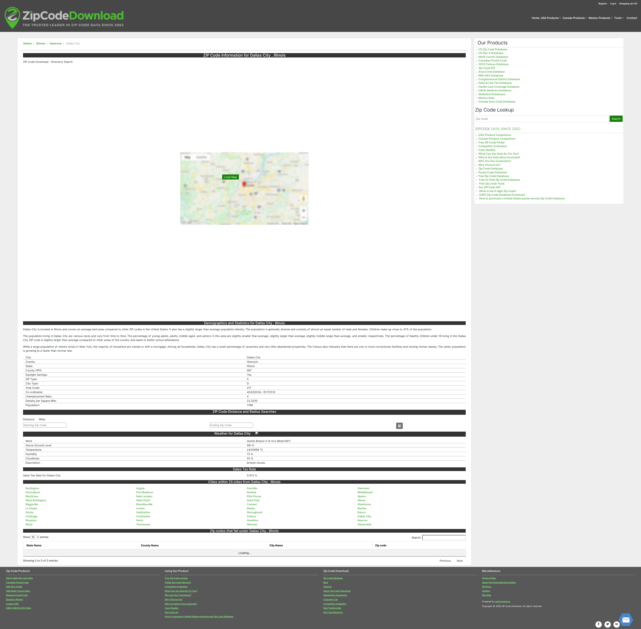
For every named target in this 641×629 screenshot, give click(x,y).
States (27, 43)
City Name (276, 545)
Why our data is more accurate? (181, 604)
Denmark (363, 488)
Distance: (29, 419)
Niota (29, 524)
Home (535, 18)
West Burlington (36, 500)
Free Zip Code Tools (492, 183)
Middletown (365, 492)
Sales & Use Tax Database (495, 82)
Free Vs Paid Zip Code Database (499, 179)
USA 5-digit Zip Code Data (19, 578)
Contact (632, 18)
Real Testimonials (332, 608)
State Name (34, 545)
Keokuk (251, 492)
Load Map (230, 177)
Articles (486, 591)
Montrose (32, 496)
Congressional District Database (499, 79)
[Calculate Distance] (399, 426)
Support (327, 586)
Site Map (486, 595)
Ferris (139, 520)
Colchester (143, 516)
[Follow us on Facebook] (598, 624)
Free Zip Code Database (493, 176)
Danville (252, 488)
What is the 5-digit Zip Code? (497, 191)
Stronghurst (254, 512)
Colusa (251, 516)
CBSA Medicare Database (494, 90)
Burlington (32, 488)
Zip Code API (486, 68)
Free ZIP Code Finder (491, 142)
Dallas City (364, 516)
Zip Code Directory (333, 612)
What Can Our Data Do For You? (498, 153)
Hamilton (252, 520)
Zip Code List (171, 612)
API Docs (486, 586)
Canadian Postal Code (492, 60)
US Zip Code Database (492, 49)
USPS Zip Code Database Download (502, 194)
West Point (143, 500)
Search (616, 118)
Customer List (330, 599)
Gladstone (364, 504)
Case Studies (486, 149)
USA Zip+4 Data (14, 586)
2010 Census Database (493, 64)
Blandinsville (144, 504)
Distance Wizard (14, 599)
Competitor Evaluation (492, 146)
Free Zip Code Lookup (176, 578)
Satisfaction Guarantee (335, 595)
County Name (150, 545)
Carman (252, 504)
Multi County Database (493, 56)
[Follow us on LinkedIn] (616, 624)
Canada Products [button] (574, 18)
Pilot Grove (254, 496)
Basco (362, 512)
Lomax (140, 508)
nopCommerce (502, 601)
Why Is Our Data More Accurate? (499, 157)
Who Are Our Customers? (494, 161)
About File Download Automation (499, 582)
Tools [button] (617, 18)
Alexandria (364, 524)
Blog (325, 582)
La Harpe (31, 508)
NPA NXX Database (490, 75)
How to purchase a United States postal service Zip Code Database (522, 198)
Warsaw (252, 524)
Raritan (362, 508)
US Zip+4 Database (490, 53)
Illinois (40, 43)
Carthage (31, 516)
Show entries (35, 537)
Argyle (140, 488)
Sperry (362, 496)
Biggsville (32, 504)
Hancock (56, 43)
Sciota (30, 512)
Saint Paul (253, 500)
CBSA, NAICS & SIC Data (18, 608)
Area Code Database (491, 71)
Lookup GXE (12, 604)
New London (144, 496)
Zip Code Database (490, 168)
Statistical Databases (491, 94)
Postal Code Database (492, 172)
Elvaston (31, 520)
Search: (416, 537)
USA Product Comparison (494, 135)
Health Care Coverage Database (498, 86)
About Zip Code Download (336, 591)
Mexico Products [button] (599, 18)
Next (460, 560)
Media (251, 508)
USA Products (550, 18)
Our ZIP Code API (489, 187)
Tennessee (143, 524)
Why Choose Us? (489, 164)
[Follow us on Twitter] (607, 624)
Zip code (380, 545)
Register (602, 3)
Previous (445, 560)
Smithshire (143, 512)
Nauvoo (363, 520)
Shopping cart (628, 3)
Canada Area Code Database (496, 101)
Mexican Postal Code (17, 595)
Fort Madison (144, 492)
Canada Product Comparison (496, 138)
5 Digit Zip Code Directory (178, 582)
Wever (362, 500)
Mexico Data (486, 98)
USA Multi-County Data (18, 591)
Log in (613, 3)
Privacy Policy (489, 578)
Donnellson (33, 492)
